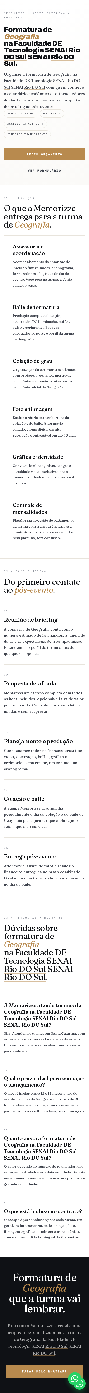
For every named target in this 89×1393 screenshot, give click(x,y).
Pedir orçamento (44, 154)
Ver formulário (44, 170)
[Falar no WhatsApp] (79, 1383)
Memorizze (14, 13)
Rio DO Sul (34, 87)
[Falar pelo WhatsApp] (74, 1378)
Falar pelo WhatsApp (44, 1371)
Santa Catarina (49, 13)
